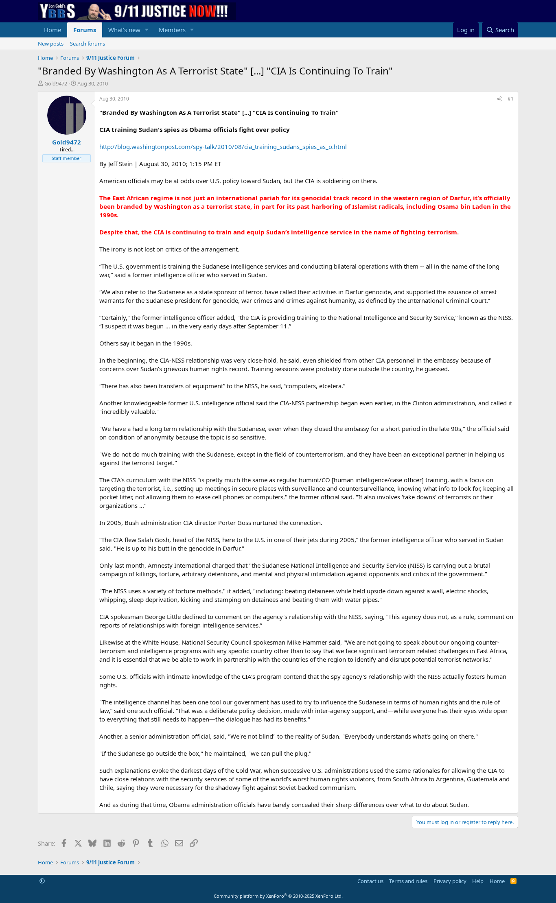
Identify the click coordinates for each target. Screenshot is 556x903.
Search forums (87, 43)
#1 (511, 98)
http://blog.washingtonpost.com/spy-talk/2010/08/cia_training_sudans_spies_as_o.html (223, 146)
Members (172, 30)
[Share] (499, 99)
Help (478, 881)
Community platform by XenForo (278, 896)
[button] (147, 29)
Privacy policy (449, 881)
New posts (50, 43)
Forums (84, 30)
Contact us (370, 881)
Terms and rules (408, 881)
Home (52, 30)
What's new (124, 30)
